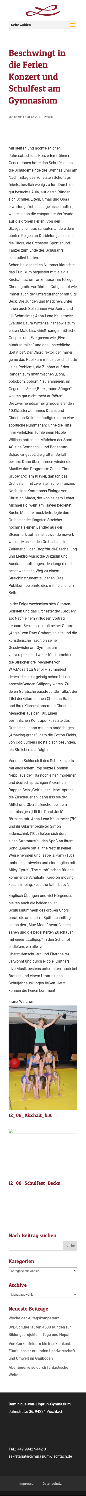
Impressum (27, 1483)
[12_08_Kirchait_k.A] (43, 1109)
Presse (48, 117)
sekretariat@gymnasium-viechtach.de (40, 1456)
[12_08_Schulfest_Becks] (43, 1177)
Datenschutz (52, 1483)
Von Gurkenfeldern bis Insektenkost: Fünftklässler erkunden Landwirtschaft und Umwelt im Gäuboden (42, 1351)
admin (18, 117)
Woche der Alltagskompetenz (34, 1318)
